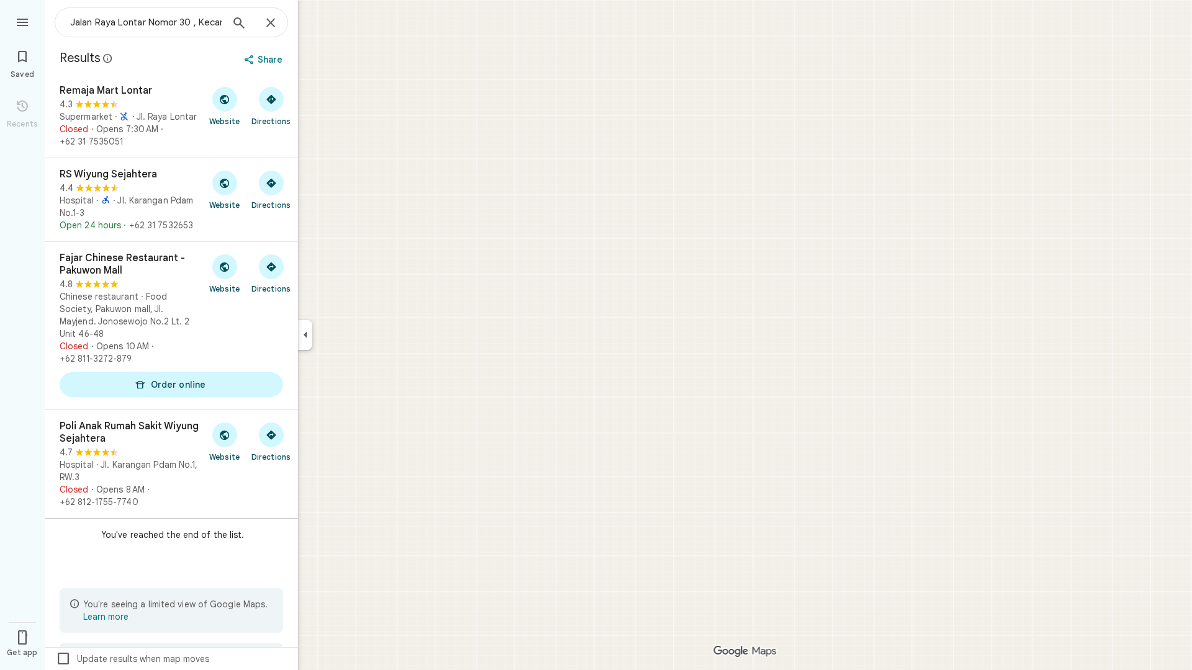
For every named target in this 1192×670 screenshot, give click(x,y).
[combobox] (146, 22)
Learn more (106, 616)
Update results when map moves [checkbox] (132, 658)
